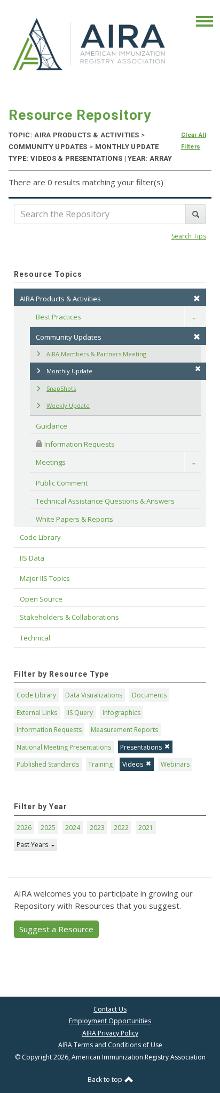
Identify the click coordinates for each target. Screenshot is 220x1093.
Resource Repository (80, 115)
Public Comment (62, 483)
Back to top (106, 1079)
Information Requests (79, 444)
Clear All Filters (193, 141)
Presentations (141, 747)
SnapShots (61, 388)
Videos (132, 764)
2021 (145, 827)
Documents (149, 695)
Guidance (51, 426)
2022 (121, 827)
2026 (24, 827)
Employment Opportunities (110, 1020)
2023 (97, 827)
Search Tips (188, 236)
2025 (48, 827)
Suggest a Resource (56, 929)
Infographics (121, 712)
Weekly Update (68, 405)
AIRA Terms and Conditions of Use (110, 1044)
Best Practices (58, 317)
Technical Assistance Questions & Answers (105, 501)
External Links (37, 712)
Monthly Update (69, 371)
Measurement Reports (124, 729)
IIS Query (79, 712)
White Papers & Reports (74, 519)
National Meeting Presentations (64, 747)
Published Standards (48, 764)
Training (100, 764)
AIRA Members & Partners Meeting (96, 354)
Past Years (33, 844)
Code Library (36, 695)
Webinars (175, 764)
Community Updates (68, 337)
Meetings (51, 462)
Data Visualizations (93, 695)
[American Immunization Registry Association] (90, 43)
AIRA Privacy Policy (110, 1033)
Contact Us (110, 1009)
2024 (72, 827)
